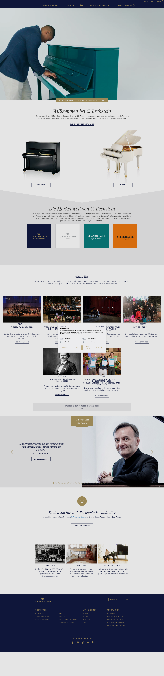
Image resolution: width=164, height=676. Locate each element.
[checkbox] (61, 339)
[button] (63, 326)
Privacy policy (100, 326)
